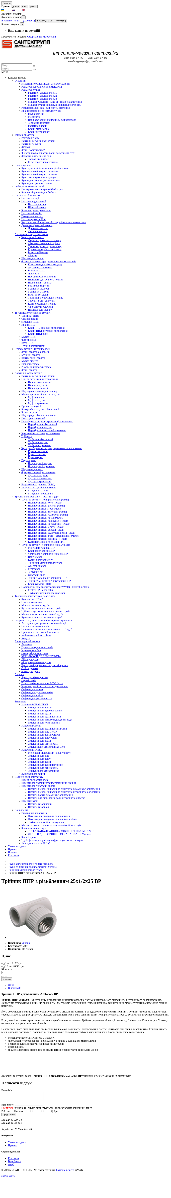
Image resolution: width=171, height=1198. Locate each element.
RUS (18, 10)
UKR (8, 10)
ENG (28, 10)
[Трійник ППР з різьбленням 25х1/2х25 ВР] (33, 937)
